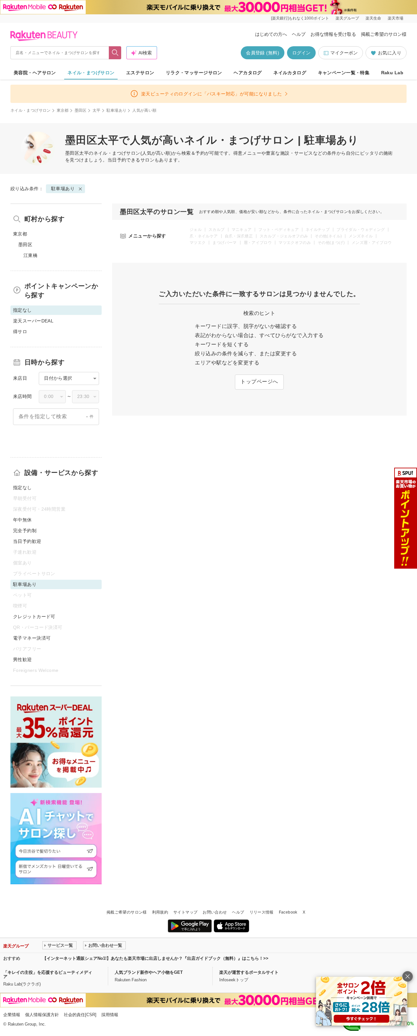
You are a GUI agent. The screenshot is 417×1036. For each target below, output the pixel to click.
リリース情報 (262, 912)
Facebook (288, 912)
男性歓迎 (22, 659)
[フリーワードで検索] (115, 52)
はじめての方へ (271, 34)
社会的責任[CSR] (80, 1014)
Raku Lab (392, 72)
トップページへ (259, 381)
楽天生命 (373, 18)
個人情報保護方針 (42, 1014)
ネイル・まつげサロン (90, 72)
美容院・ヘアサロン (35, 72)
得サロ (20, 331)
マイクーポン (344, 52)
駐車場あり (117, 110)
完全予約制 (24, 530)
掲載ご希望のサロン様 (384, 34)
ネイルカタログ (289, 72)
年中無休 (22, 519)
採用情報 (109, 1014)
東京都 (63, 110)
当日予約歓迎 (27, 541)
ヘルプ (299, 34)
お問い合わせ (215, 912)
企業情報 (11, 1014)
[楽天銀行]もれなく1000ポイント (300, 18)
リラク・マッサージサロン (194, 72)
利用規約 (160, 912)
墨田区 (81, 110)
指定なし (22, 487)
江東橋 (30, 255)
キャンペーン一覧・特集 (344, 72)
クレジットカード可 (34, 616)
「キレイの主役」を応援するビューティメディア (47, 974)
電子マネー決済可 (31, 638)
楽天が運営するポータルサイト (249, 972)
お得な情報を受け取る (333, 34)
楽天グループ (347, 18)
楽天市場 (395, 18)
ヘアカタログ (248, 72)
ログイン (301, 52)
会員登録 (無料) (262, 52)
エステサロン (140, 72)
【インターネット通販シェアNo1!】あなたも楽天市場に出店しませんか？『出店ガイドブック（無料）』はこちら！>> (155, 958)
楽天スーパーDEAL (33, 320)
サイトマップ (185, 912)
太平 (97, 110)
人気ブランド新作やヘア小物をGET (149, 972)
